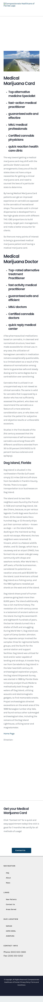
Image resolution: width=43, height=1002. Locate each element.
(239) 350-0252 (15, 955)
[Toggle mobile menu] (38, 9)
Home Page (9, 733)
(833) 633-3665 (18, 952)
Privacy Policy (25, 982)
